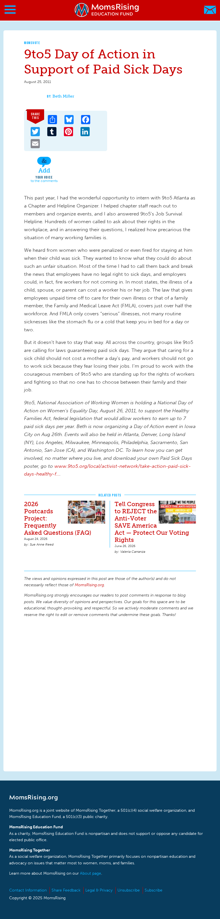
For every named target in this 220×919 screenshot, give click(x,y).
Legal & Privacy (99, 890)
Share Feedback (66, 890)
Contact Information (28, 890)
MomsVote (32, 43)
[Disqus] (110, 693)
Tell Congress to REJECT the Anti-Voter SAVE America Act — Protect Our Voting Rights (152, 521)
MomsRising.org (107, 10)
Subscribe (153, 890)
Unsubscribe (128, 890)
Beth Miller (63, 96)
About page (90, 873)
